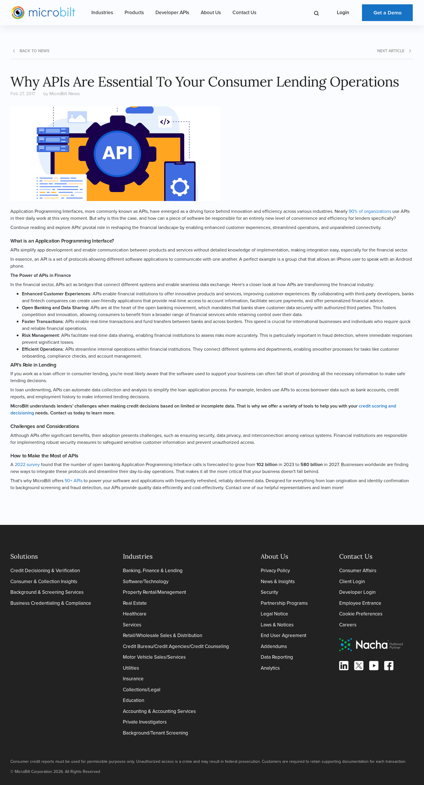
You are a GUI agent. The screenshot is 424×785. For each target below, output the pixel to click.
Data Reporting (277, 657)
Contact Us (244, 12)
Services (132, 624)
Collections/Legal (141, 689)
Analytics (270, 668)
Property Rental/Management (154, 592)
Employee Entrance (360, 603)
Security (269, 592)
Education (133, 700)
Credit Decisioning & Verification (45, 570)
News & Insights (278, 581)
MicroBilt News (64, 93)
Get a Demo (388, 12)
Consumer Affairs (357, 570)
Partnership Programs (284, 603)
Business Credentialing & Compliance (50, 603)
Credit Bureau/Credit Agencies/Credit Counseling (176, 646)
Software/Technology (145, 581)
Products (134, 12)
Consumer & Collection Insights (43, 581)
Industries (102, 12)
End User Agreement (283, 635)
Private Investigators (145, 722)
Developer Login (357, 592)
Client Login (352, 581)
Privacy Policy (275, 570)
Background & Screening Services (47, 592)
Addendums (274, 646)
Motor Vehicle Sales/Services (154, 657)
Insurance (133, 678)
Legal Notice (274, 613)
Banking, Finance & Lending (153, 570)
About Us (211, 12)
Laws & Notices (277, 624)
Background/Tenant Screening (155, 733)
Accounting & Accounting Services (159, 711)
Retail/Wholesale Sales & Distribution (162, 635)
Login (343, 12)
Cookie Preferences (360, 613)
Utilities (131, 668)
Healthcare (135, 613)
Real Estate (135, 603)
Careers (348, 624)
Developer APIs (172, 12)
